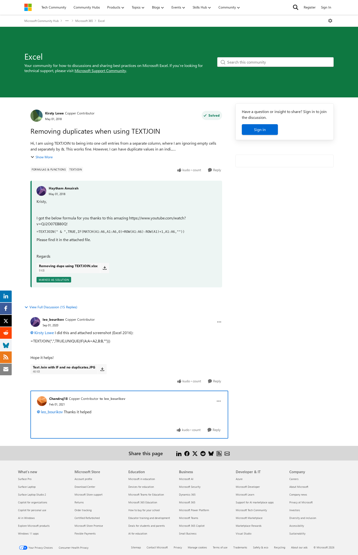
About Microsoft (298, 487)
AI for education (137, 533)
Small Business (188, 533)
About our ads (299, 547)
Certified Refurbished (87, 518)
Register (310, 7)
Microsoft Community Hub (41, 21)
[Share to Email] (227, 453)
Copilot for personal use (32, 510)
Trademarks (240, 547)
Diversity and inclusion (302, 518)
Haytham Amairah (63, 188)
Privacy (178, 547)
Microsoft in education (141, 479)
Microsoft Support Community (100, 70)
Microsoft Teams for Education (146, 494)
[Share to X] (195, 453)
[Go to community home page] (28, 7)
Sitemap (136, 547)
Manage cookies (197, 547)
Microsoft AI (186, 479)
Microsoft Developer (248, 487)
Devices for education (141, 487)
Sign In (326, 7)
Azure (239, 479)
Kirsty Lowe (54, 113)
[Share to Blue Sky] (211, 453)
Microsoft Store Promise (89, 525)
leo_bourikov (53, 319)
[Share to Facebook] (186, 453)
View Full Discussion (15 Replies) (53, 307)
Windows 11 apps (28, 533)
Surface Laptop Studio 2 (32, 494)
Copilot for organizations (32, 502)
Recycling (279, 547)
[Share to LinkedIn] (178, 453)
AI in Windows (26, 518)
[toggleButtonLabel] (330, 20)
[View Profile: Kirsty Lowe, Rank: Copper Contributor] (36, 116)
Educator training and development (149, 518)
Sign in (260, 129)
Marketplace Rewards (249, 525)
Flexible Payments (85, 533)
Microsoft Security (189, 487)
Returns (79, 502)
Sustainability (297, 533)
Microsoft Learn (245, 494)
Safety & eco (260, 547)
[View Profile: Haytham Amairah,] (41, 191)
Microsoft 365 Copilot (192, 525)
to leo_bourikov (112, 398)
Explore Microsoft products (34, 525)
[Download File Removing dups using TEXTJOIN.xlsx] (104, 268)
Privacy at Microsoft (301, 502)
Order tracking (83, 510)
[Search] (296, 7)
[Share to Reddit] (203, 453)
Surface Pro (24, 479)
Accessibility (296, 525)
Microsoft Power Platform (194, 510)
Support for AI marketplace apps (255, 502)
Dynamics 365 (187, 494)
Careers (294, 479)
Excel (101, 21)
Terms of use (220, 547)
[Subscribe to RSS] (219, 453)
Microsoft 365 (84, 21)
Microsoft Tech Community (251, 510)
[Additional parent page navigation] (67, 20)
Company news (298, 494)
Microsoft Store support (89, 494)
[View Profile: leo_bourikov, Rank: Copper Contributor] (35, 322)
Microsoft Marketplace (249, 518)
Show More (44, 157)
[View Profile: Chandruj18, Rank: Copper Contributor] (42, 401)
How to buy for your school (144, 510)
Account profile (83, 479)
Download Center (85, 487)
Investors (294, 510)
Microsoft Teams (188, 518)
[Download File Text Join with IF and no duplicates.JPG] (102, 369)
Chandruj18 (58, 398)
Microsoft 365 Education (142, 502)
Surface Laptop (27, 487)
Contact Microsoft (157, 547)
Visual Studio (243, 533)
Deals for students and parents (146, 525)
